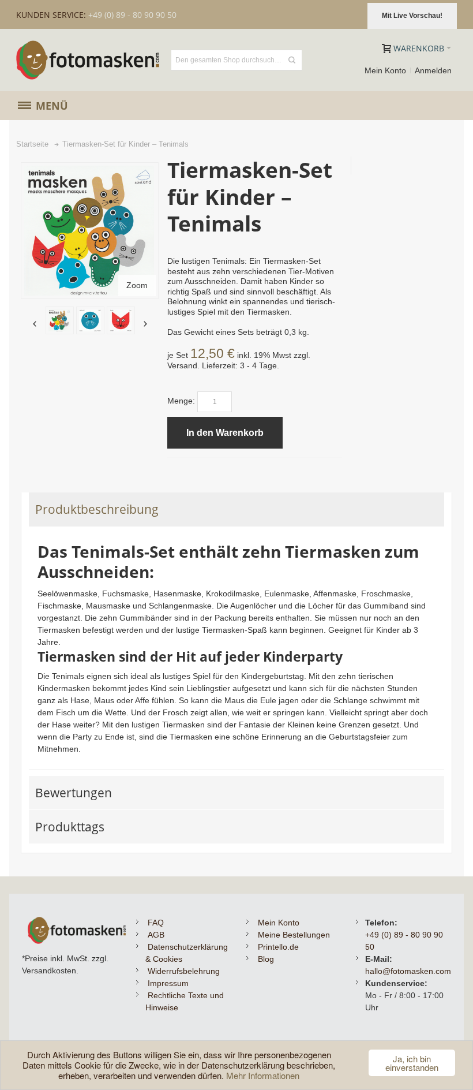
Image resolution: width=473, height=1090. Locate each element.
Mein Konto (385, 70)
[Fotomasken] (88, 60)
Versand (182, 365)
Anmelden (433, 70)
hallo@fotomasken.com (408, 971)
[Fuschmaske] (121, 321)
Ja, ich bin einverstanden (411, 1062)
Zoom (137, 285)
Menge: (181, 400)
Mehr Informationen (262, 1075)
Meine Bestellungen (294, 934)
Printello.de (278, 946)
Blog (266, 959)
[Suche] (292, 60)
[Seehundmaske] (90, 321)
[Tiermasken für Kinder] (60, 321)
